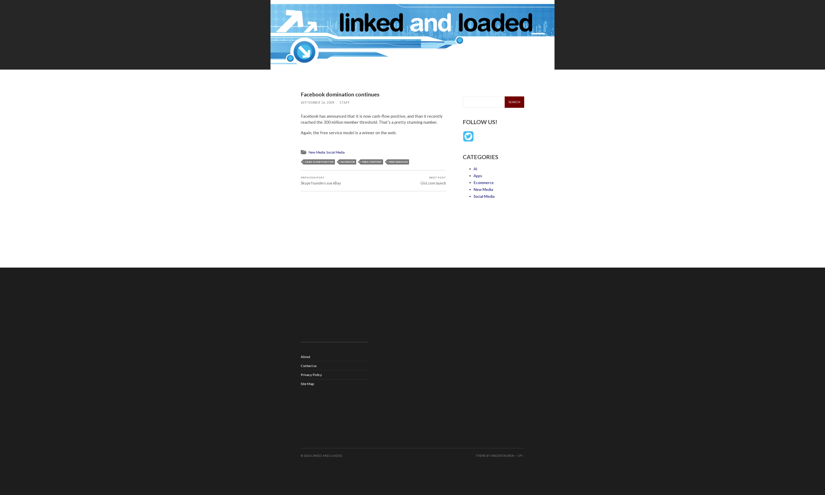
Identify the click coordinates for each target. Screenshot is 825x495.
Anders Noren (502, 455)
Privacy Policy (311, 375)
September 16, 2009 (318, 102)
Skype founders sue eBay (321, 180)
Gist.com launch (433, 180)
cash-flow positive (319, 161)
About (305, 357)
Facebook (348, 161)
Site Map (307, 384)
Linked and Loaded (326, 455)
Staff (345, 102)
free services (398, 161)
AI (475, 168)
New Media (317, 152)
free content (372, 161)
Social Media (335, 152)
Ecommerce (484, 182)
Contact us (309, 366)
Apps (478, 175)
